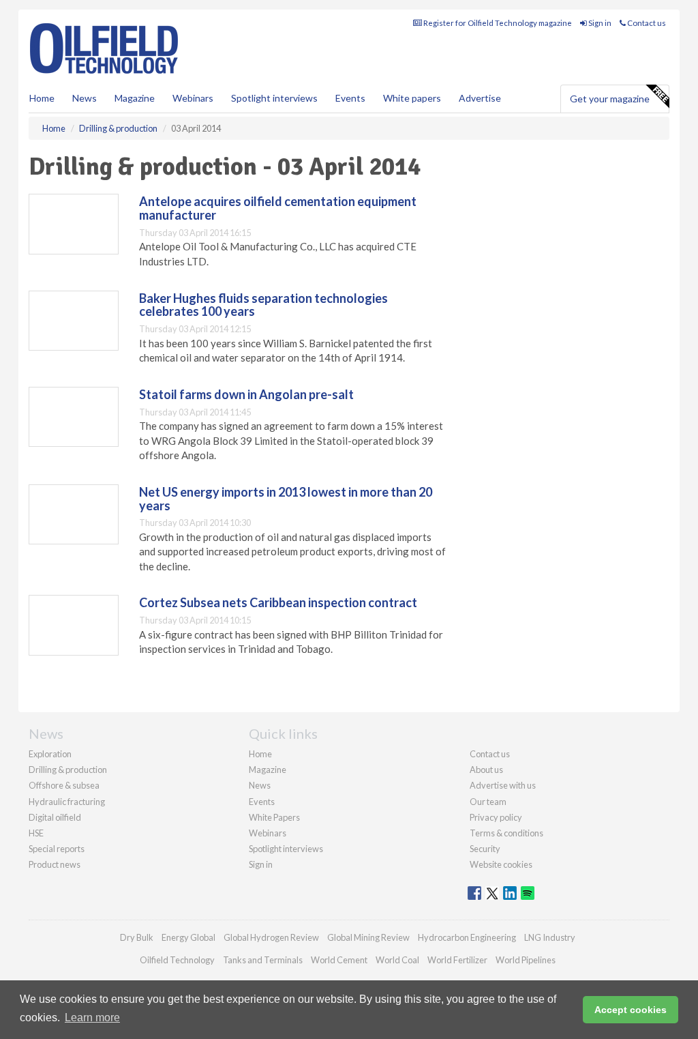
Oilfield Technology (177, 959)
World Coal (397, 959)
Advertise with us (503, 785)
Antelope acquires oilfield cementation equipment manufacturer (277, 208)
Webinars (192, 98)
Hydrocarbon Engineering (467, 937)
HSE (36, 833)
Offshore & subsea (64, 785)
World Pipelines (526, 959)
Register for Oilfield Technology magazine (497, 22)
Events (350, 98)
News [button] (84, 98)
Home (42, 98)
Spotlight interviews (274, 98)
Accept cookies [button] (630, 1009)
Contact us (646, 22)
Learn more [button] (92, 1017)
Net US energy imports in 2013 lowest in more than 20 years (285, 498)
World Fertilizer (457, 959)
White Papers (274, 817)
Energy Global (188, 937)
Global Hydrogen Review (271, 937)
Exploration (50, 753)
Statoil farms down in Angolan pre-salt (246, 394)
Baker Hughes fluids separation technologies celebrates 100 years (263, 305)
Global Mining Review (368, 937)
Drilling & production (68, 769)
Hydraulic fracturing (67, 801)
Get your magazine (610, 98)
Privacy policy (496, 817)
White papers (412, 98)
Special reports (57, 848)
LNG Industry (549, 937)
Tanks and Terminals (263, 959)
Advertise (480, 98)
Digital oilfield (55, 817)
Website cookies (501, 864)
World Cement (339, 959)
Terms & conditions (506, 833)
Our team (488, 801)
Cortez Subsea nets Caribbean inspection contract (278, 602)
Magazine (135, 98)
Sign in (599, 22)
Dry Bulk (136, 937)
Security (485, 848)
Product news (54, 864)
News (260, 785)
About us (486, 769)
